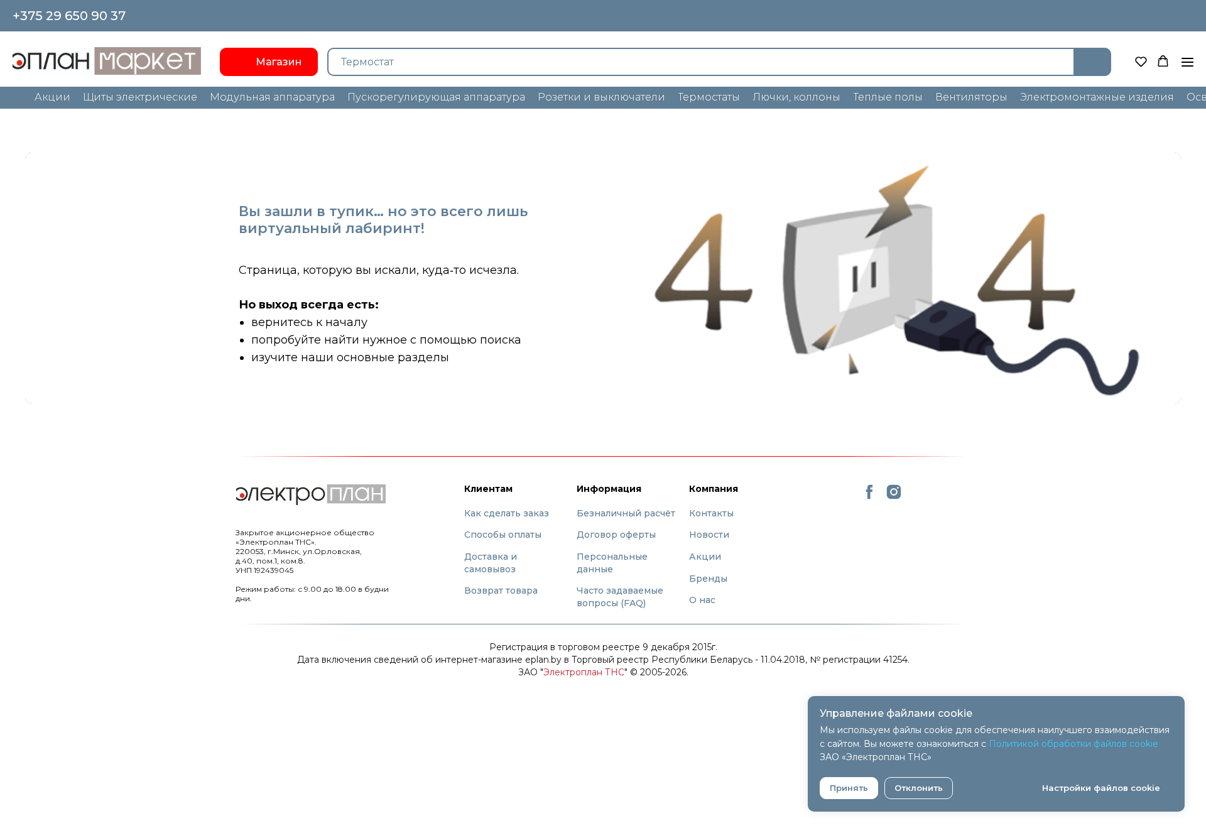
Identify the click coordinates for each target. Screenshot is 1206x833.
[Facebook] (869, 497)
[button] (1141, 61)
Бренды (708, 578)
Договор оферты (616, 534)
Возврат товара (501, 590)
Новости (709, 534)
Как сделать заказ (506, 513)
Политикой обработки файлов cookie (1073, 743)
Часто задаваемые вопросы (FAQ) (620, 597)
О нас (702, 600)
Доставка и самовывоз (490, 563)
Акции (705, 556)
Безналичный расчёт (626, 513)
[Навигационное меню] (1187, 62)
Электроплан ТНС (583, 672)
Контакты (711, 513)
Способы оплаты (502, 534)
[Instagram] (894, 497)
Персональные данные (612, 563)
